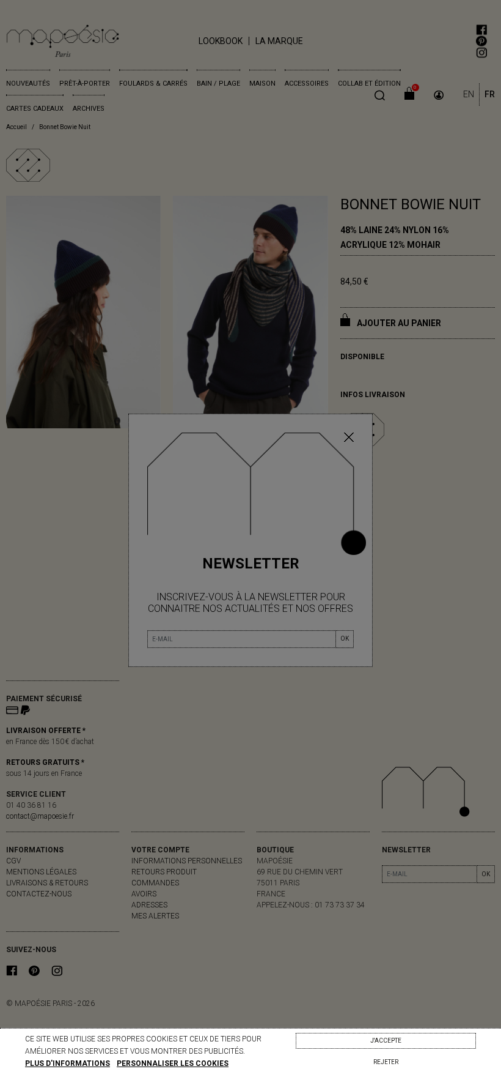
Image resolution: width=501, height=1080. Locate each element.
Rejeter (385, 1062)
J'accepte (385, 1040)
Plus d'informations (67, 1063)
